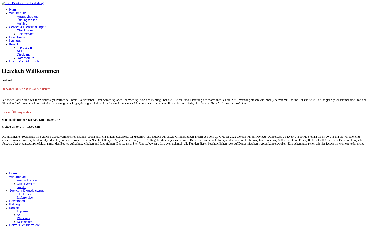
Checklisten (25, 30)
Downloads (17, 37)
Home (13, 9)
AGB (20, 51)
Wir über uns (17, 13)
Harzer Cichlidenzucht (24, 61)
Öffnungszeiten (27, 20)
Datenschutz (25, 58)
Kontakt (14, 44)
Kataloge (15, 40)
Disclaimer (24, 54)
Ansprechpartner (28, 16)
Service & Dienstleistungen (27, 27)
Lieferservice (25, 33)
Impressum (24, 47)
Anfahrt (22, 23)
